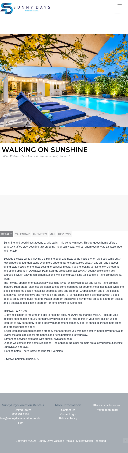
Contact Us (68, 410)
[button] (4, 80)
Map (53, 234)
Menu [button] (114, 6)
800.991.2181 (20, 414)
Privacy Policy (68, 418)
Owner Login (68, 414)
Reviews (64, 234)
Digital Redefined (95, 440)
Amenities (39, 234)
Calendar (22, 234)
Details (6, 234)
